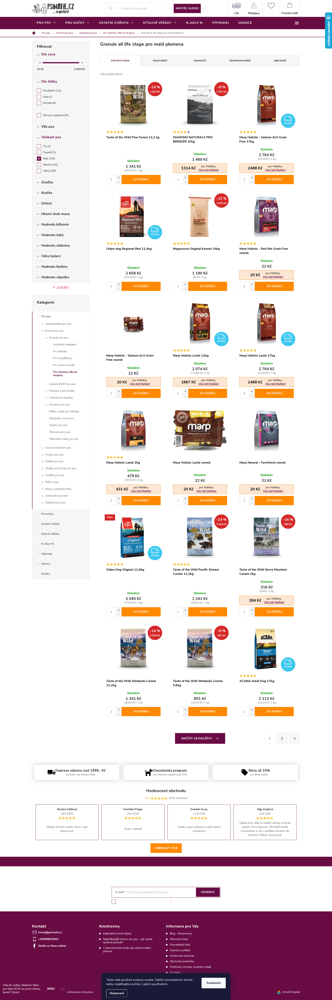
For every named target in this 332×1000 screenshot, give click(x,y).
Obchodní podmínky (182, 961)
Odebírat (208, 892)
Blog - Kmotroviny (181, 933)
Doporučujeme (120, 60)
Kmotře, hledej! (187, 8)
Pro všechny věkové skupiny (65, 373)
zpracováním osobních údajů (152, 902)
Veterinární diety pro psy (63, 439)
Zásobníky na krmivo (61, 418)
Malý (48, 158)
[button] (118, 177)
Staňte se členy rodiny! (52, 946)
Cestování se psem (56, 496)
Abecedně (280, 60)
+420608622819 (48, 939)
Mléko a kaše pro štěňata (64, 411)
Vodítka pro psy (54, 475)
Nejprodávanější (240, 60)
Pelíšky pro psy (54, 461)
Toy (46, 146)
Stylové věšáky (50, 534)
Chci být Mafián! (209, 170)
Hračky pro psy (54, 454)
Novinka (49, 103)
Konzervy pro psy (59, 404)
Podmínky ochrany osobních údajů (190, 967)
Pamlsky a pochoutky (62, 391)
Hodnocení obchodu (182, 956)
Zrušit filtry (63, 287)
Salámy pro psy (58, 425)
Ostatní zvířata (50, 524)
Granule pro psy (58, 337)
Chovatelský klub (180, 944)
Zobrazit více (166, 848)
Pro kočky (47, 514)
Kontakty (175, 972)
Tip (46, 109)
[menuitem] (46, 23)
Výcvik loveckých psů (58, 448)
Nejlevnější (160, 60)
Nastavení (117, 993)
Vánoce (45, 564)
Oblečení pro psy (55, 502)
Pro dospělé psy (62, 358)
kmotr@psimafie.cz (50, 932)
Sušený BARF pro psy (62, 384)
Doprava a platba (180, 950)
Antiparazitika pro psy (58, 324)
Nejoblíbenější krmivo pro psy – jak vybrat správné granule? (127, 940)
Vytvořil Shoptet (291, 992)
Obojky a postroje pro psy (60, 468)
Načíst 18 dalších (197, 738)
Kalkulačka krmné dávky (117, 933)
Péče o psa (51, 482)
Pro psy (46, 316)
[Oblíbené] (271, 8)
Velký (49, 171)
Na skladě (52, 90)
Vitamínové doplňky (61, 398)
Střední (50, 164)
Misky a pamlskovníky (58, 489)
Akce (47, 97)
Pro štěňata (60, 351)
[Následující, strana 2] (282, 738)
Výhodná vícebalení (64, 344)
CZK (236, 8)
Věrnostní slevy (179, 939)
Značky (45, 574)
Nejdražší (200, 60)
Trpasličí (49, 152)
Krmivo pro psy (54, 331)
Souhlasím (213, 983)
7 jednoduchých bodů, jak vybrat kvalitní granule (127, 949)
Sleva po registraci (55, 115)
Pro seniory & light (64, 365)
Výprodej (46, 554)
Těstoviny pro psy (59, 432)
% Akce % (47, 544)
